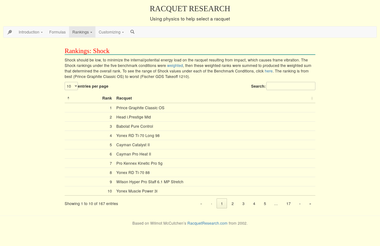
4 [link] (254, 203)
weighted (175, 65)
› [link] (300, 203)
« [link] (201, 203)
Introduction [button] (29, 32)
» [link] (310, 203)
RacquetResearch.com (207, 223)
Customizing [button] (110, 32)
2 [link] (233, 203)
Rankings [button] (81, 32)
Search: (258, 86)
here (269, 71)
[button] (68, 98)
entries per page (93, 86)
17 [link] (288, 203)
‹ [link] (211, 203)
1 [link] (222, 203)
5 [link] (265, 203)
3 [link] (243, 203)
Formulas (57, 32)
